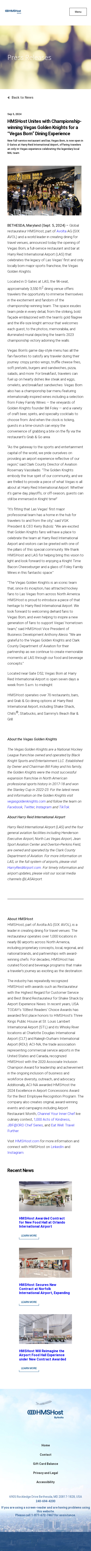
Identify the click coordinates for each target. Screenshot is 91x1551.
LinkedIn (57, 1147)
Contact (45, 1454)
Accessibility (45, 1482)
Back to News (22, 97)
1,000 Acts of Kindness (52, 1119)
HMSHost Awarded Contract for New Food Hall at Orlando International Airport (42, 1222)
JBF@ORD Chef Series (25, 1125)
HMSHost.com (27, 1141)
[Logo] (20, 12)
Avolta (61, 231)
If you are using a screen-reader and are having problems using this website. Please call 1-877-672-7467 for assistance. (45, 1511)
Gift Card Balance (45, 1463)
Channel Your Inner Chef (56, 1114)
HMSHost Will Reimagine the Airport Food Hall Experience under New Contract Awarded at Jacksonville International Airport (42, 1359)
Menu (78, 11)
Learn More (29, 1235)
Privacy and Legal (45, 1473)
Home (45, 1445)
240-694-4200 (45, 1501)
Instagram (15, 1152)
